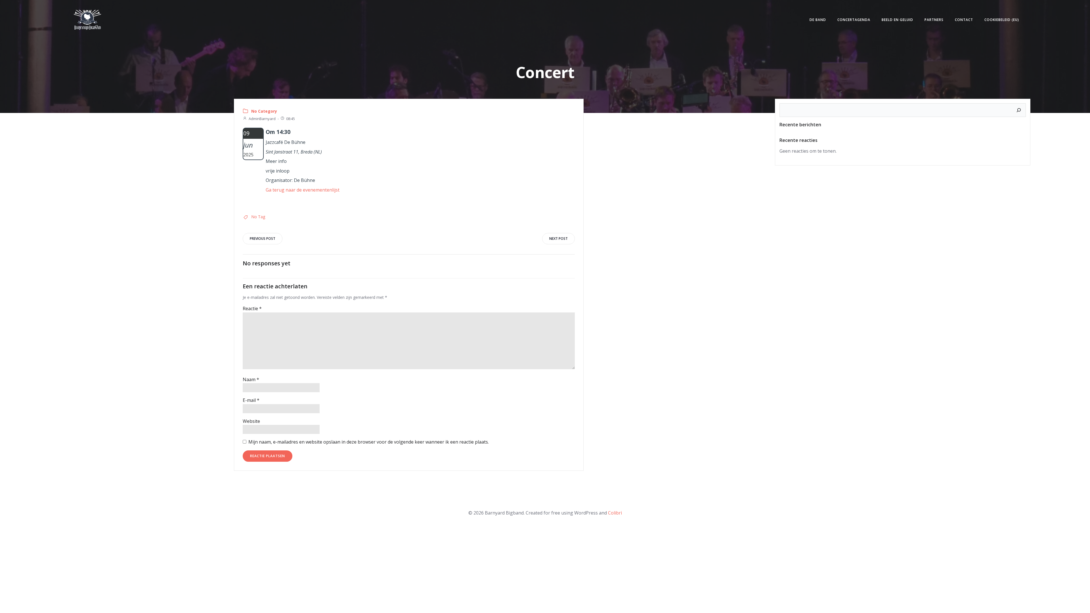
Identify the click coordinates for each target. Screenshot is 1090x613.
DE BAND (818, 19)
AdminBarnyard (262, 118)
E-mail (251, 400)
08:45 (290, 118)
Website (251, 421)
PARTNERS (934, 19)
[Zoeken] (1019, 110)
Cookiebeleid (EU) (1001, 19)
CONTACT (964, 19)
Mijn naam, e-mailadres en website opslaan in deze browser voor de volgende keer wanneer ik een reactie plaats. (368, 442)
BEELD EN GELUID (897, 19)
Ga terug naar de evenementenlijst (302, 190)
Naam (251, 379)
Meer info (276, 161)
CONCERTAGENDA (853, 19)
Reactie (252, 308)
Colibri (615, 513)
